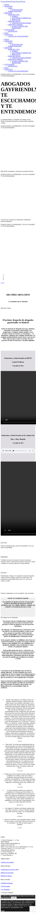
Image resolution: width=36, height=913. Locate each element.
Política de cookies (6, 876)
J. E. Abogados (5, 889)
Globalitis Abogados (7, 883)
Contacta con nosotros (7, 862)
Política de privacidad (7, 872)
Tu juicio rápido (5, 886)
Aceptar (14, 897)
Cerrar (2, 910)
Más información (6, 897)
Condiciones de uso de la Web (9, 869)
